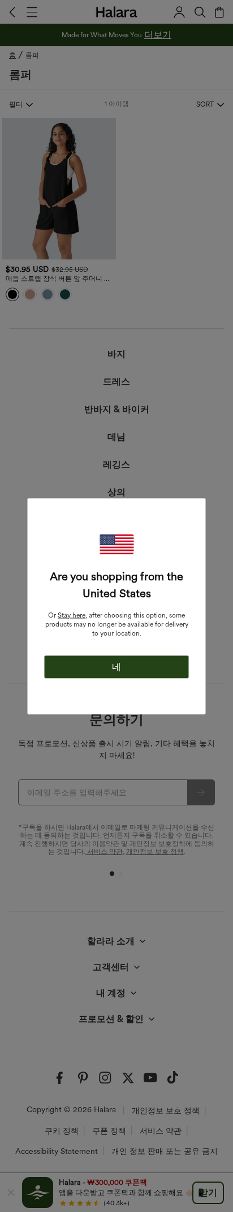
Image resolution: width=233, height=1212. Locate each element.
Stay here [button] (71, 615)
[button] (116, 544)
